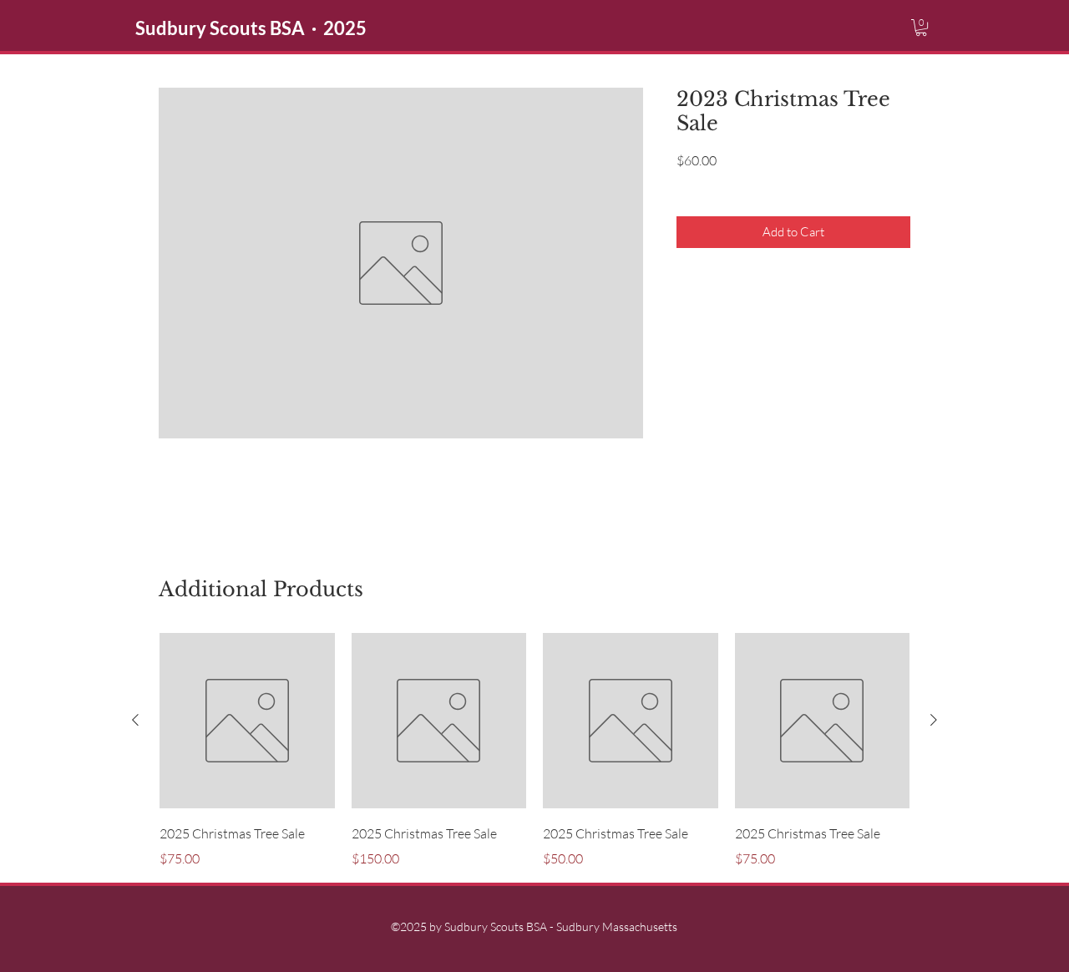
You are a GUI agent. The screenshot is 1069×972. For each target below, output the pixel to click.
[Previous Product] (135, 720)
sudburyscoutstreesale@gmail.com (671, 476)
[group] (534, 750)
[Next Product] (934, 720)
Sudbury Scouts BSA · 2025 (251, 28)
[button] (921, 27)
